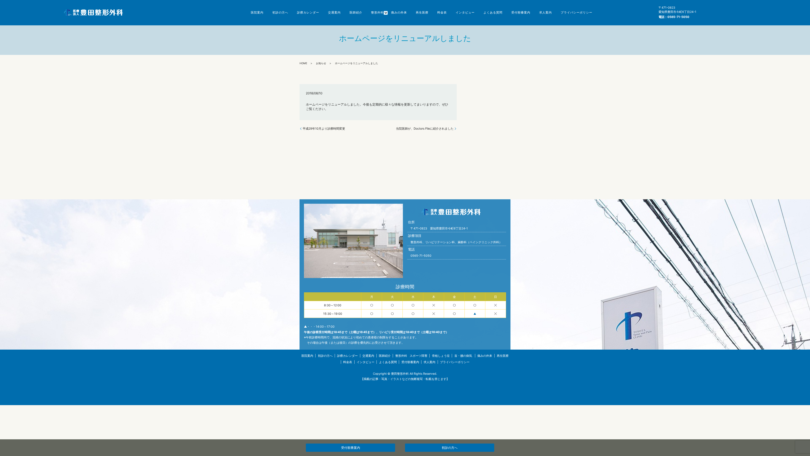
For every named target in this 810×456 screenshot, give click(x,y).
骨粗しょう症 (441, 355)
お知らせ (321, 63)
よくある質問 (492, 12)
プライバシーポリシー (576, 12)
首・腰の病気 (463, 355)
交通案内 (334, 12)
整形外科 (377, 12)
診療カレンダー (308, 12)
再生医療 (422, 12)
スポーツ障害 (418, 355)
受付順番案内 (520, 12)
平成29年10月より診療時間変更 (324, 128)
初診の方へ (280, 12)
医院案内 (257, 12)
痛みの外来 (399, 12)
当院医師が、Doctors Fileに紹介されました (425, 128)
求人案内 (545, 12)
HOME (303, 63)
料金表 (442, 12)
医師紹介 (356, 12)
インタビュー (465, 12)
